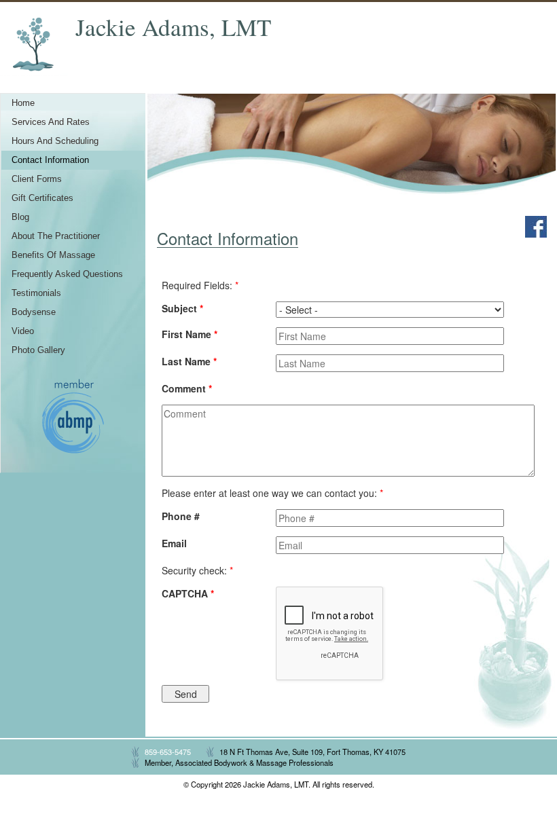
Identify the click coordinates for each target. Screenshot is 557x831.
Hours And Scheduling (55, 141)
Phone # (181, 516)
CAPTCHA (188, 593)
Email (174, 543)
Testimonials (36, 293)
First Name (189, 334)
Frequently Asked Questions (67, 274)
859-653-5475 (168, 751)
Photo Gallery (38, 350)
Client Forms (37, 179)
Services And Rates (51, 122)
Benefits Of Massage (53, 255)
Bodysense (34, 312)
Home (23, 103)
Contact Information (50, 160)
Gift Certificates (42, 198)
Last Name (189, 361)
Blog (20, 217)
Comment (187, 388)
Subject (182, 308)
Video (23, 331)
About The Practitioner (56, 236)
